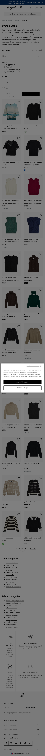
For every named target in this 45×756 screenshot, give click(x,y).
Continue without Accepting (34, 366)
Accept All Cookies (22, 382)
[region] (22, 378)
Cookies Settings (22, 388)
